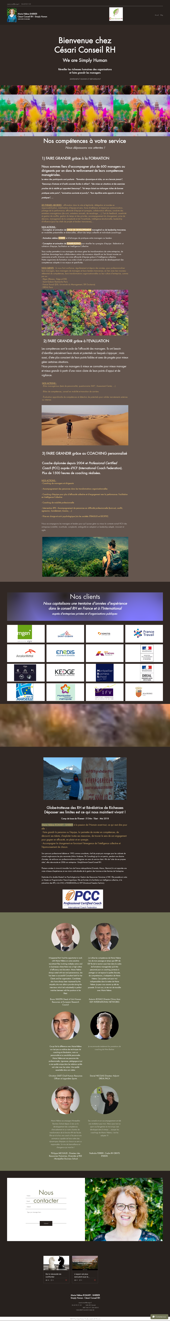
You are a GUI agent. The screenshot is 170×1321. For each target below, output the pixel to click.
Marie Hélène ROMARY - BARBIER (85, 1295)
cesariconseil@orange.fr (13, 4)
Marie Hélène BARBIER (27, 14)
